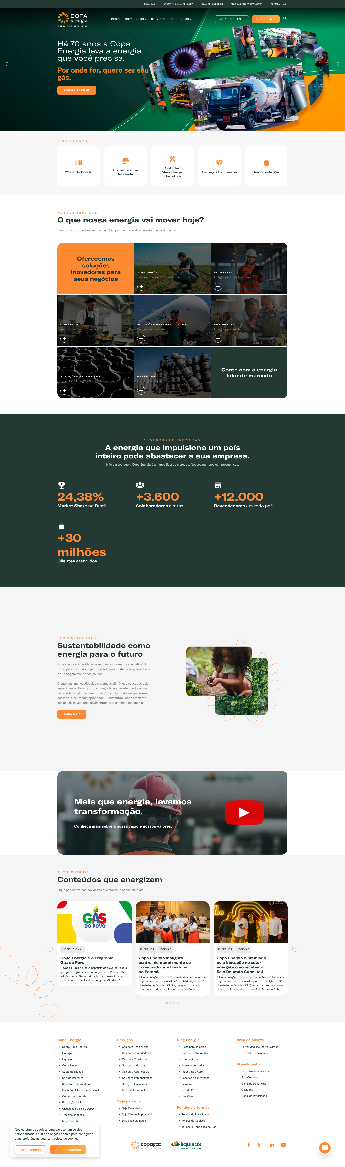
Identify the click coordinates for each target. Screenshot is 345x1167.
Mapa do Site (70, 1121)
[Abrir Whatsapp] (324, 1149)
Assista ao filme (76, 90)
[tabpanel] (172, 65)
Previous (7, 65)
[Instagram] (260, 1145)
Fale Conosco (249, 1077)
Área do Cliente (232, 19)
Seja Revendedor (132, 1108)
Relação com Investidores (78, 1084)
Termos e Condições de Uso (199, 1127)
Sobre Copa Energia (74, 1047)
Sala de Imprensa (72, 1078)
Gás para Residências (135, 1047)
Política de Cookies (193, 1120)
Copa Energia (135, 19)
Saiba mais (71, 714)
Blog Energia (180, 19)
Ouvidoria (247, 1089)
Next (338, 65)
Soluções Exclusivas (134, 1084)
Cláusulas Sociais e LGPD (78, 1108)
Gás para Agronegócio (135, 1071)
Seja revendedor (212, 4)
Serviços (158, 19)
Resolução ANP (71, 1102)
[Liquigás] (186, 1144)
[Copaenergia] (72, 19)
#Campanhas (279, 4)
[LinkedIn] (272, 1145)
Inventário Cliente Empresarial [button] (80, 1090)
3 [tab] (174, 1003)
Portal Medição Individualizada (259, 1047)
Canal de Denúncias (253, 1083)
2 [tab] (170, 1003)
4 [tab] (178, 1003)
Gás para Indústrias (134, 1065)
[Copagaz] (146, 1144)
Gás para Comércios (134, 1059)
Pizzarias (187, 1084)
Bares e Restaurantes (195, 1053)
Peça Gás (150, 4)
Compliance (69, 1065)
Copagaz (67, 1053)
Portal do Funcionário (254, 1053)
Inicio (115, 19)
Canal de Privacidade (254, 1096)
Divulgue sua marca (134, 1120)
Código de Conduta (74, 1096)
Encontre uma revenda (178, 4)
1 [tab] (167, 1003)
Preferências (30, 1150)
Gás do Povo (189, 1090)
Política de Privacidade (195, 1114)
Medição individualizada (247, 4)
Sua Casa (187, 1096)
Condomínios (190, 1059)
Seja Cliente (266, 19)
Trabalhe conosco (73, 1115)
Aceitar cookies (68, 1150)
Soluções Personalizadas (137, 1078)
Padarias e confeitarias (195, 1078)
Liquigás (67, 1059)
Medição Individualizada (136, 1090)
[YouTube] (283, 1145)
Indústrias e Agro (192, 1071)
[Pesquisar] (285, 19)
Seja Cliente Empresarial (137, 1114)
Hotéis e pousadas (193, 1065)
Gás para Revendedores (136, 1053)
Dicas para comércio (194, 1047)
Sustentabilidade (72, 1071)
